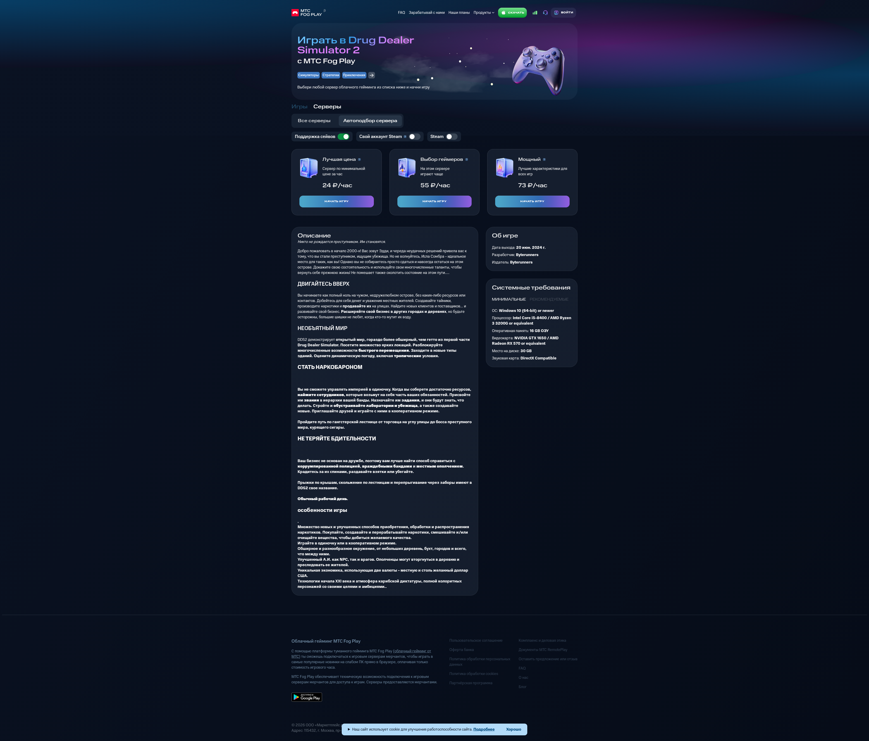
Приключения (354, 75)
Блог (523, 687)
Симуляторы (308, 75)
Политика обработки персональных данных (479, 661)
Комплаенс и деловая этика (542, 640)
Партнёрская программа (470, 683)
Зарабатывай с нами (427, 12)
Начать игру (337, 201)
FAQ (401, 12)
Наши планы (459, 12)
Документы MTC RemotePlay (543, 650)
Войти (567, 12)
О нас (523, 677)
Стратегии (331, 75)
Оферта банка (461, 650)
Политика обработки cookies (473, 674)
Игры (299, 107)
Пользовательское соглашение (476, 640)
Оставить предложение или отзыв (548, 659)
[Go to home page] (343, 12)
